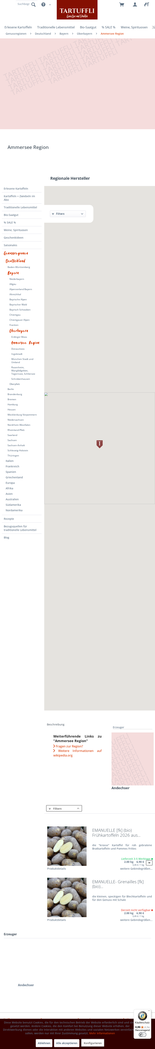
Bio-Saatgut (11, 215)
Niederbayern (16, 279)
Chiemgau (15, 314)
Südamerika (13, 505)
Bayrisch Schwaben (20, 309)
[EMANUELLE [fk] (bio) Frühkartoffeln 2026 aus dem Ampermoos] (67, 846)
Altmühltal (15, 294)
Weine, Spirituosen (16, 230)
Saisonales (10, 245)
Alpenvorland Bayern (20, 289)
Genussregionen (16, 253)
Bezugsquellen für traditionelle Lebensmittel (20, 528)
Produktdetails (56, 868)
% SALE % (10, 222)
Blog (6, 537)
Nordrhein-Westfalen (19, 424)
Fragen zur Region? (69, 746)
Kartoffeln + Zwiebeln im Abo (19, 198)
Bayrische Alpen (18, 299)
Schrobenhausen (20, 379)
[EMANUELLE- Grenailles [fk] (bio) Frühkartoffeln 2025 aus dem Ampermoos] (67, 897)
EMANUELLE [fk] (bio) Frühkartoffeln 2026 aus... (116, 833)
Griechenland (14, 477)
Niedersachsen (16, 419)
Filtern (60, 213)
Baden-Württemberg (19, 267)
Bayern (13, 273)
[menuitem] (148, 5)
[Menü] (149, 1011)
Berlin (11, 389)
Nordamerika (14, 510)
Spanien (11, 472)
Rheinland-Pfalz (16, 430)
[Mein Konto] (135, 5)
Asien (9, 494)
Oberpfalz (14, 384)
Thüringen (13, 455)
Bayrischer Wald (18, 304)
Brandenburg (15, 394)
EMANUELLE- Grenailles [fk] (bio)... (118, 884)
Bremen (12, 399)
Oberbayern (18, 330)
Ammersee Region (25, 342)
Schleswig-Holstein (18, 450)
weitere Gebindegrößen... (136, 868)
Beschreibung (55, 724)
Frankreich (12, 466)
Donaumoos (18, 348)
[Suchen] (33, 4)
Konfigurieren (93, 1043)
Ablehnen (44, 1043)
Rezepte (9, 519)
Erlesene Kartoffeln (16, 188)
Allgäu (12, 284)
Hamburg (13, 404)
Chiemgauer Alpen (19, 319)
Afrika (9, 488)
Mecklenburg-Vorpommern (22, 414)
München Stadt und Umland (22, 360)
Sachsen (12, 440)
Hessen (12, 409)
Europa (10, 483)
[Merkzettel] (148, 5)
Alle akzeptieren (66, 1043)
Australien (12, 499)
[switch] (142, 1034)
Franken (14, 325)
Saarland (12, 435)
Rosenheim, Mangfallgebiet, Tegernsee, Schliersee (23, 370)
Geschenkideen (13, 237)
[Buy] (149, 862)
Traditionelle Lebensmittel (20, 207)
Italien (10, 461)
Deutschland (15, 261)
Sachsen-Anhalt (16, 445)
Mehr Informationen (102, 1033)
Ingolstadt (16, 354)
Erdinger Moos (19, 337)
